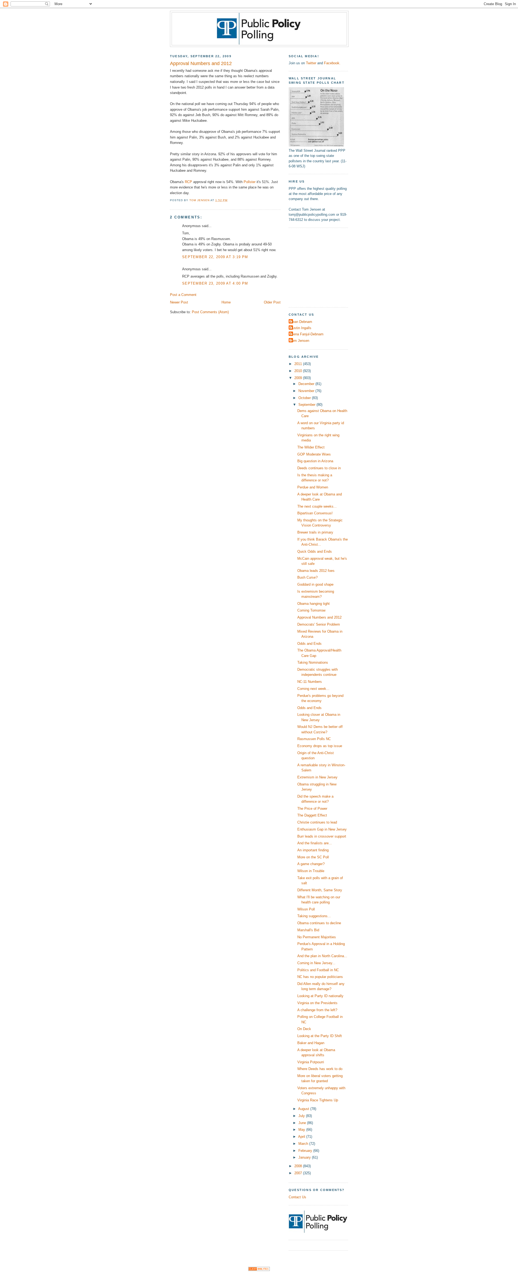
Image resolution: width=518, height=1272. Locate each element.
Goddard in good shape (315, 584)
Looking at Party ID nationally (320, 996)
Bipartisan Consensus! (315, 513)
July (302, 1116)
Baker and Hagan (310, 1043)
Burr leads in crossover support (321, 836)
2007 (298, 1173)
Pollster (249, 182)
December (306, 384)
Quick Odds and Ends (314, 551)
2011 (298, 364)
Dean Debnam (301, 322)
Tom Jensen (299, 341)
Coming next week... (313, 689)
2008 (298, 1166)
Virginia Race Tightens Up (317, 1100)
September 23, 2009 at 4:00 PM (215, 283)
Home (226, 302)
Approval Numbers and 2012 (319, 617)
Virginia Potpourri (310, 1062)
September (307, 405)
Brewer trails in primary (315, 532)
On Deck (304, 1029)
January (305, 1157)
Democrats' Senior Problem (318, 624)
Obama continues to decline (319, 923)
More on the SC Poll (313, 857)
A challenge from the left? (317, 1010)
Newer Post (179, 302)
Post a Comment (183, 295)
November (306, 391)
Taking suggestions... (314, 916)
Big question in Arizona (315, 461)
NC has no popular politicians (320, 977)
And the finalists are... (314, 843)
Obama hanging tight (313, 604)
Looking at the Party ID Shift (319, 1036)
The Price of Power (312, 809)
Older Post (272, 302)
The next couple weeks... (317, 506)
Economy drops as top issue (319, 746)
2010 (298, 371)
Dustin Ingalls (300, 328)
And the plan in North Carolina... (322, 956)
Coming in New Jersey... (316, 963)
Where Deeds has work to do (319, 1069)
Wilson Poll (306, 909)
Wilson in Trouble (310, 871)
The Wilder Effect (311, 447)
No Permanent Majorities (316, 937)
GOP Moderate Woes (314, 454)
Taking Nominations (312, 662)
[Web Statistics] (259, 1270)
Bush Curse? (307, 577)
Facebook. (332, 63)
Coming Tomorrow (311, 610)
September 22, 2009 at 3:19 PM (215, 257)
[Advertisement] (322, 267)
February (305, 1151)
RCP (188, 182)
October (305, 398)
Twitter (311, 63)
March (303, 1144)
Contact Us (297, 1197)
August (304, 1109)
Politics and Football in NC (318, 970)
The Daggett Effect (312, 815)
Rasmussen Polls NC (314, 739)
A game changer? (311, 864)
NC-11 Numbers (309, 682)
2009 (298, 378)
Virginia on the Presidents (317, 1003)
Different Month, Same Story (319, 890)
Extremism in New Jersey (317, 777)
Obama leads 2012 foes (316, 571)
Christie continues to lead (317, 822)
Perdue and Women (312, 487)
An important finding (313, 850)
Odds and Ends (309, 644)
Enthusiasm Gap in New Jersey (322, 829)
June (302, 1123)
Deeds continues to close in (319, 468)
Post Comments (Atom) (210, 312)
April (302, 1137)
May (302, 1130)
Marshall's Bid (308, 930)
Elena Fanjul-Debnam (306, 334)
